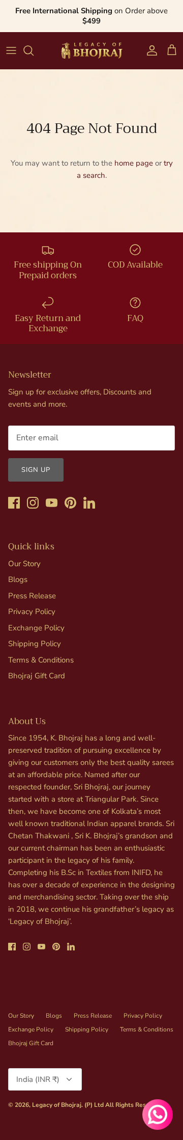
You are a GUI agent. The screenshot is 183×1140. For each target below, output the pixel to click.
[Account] (149, 50)
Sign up (35, 469)
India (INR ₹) (37, 1079)
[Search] (33, 50)
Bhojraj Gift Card (36, 676)
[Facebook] (14, 503)
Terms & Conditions (41, 660)
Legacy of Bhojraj (56, 1105)
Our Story (24, 564)
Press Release (32, 596)
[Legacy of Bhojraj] (91, 50)
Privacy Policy (31, 611)
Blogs (17, 579)
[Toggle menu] (11, 50)
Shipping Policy (34, 644)
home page (133, 163)
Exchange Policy (36, 628)
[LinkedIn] (89, 503)
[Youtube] (51, 503)
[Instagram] (33, 503)
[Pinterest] (70, 503)
